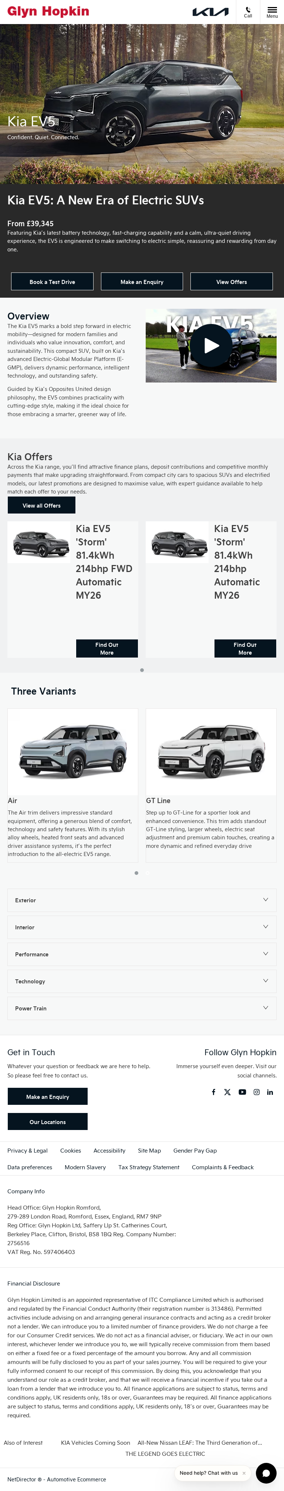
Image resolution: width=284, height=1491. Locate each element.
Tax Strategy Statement (148, 1167)
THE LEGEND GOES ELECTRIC (165, 1453)
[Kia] (211, 12)
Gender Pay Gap (195, 1150)
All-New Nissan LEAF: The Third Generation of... (200, 1442)
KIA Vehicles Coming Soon (95, 1442)
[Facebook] (213, 1091)
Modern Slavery (85, 1167)
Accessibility (109, 1150)
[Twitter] (227, 1092)
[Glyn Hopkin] (48, 12)
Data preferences (29, 1167)
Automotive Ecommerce (76, 1479)
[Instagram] (256, 1092)
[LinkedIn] (270, 1092)
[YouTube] (242, 1092)
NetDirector (22, 1479)
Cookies (70, 1150)
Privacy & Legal (27, 1150)
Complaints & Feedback (223, 1167)
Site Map (149, 1150)
